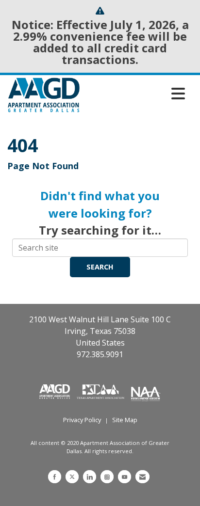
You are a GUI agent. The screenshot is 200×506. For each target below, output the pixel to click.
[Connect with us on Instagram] (107, 476)
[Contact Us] (142, 476)
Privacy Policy (82, 419)
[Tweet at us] (72, 476)
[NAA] (146, 390)
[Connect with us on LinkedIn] (89, 476)
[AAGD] (55, 390)
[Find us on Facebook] (54, 476)
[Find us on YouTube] (124, 476)
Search (100, 266)
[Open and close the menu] (134, 93)
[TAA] (101, 390)
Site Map (124, 419)
